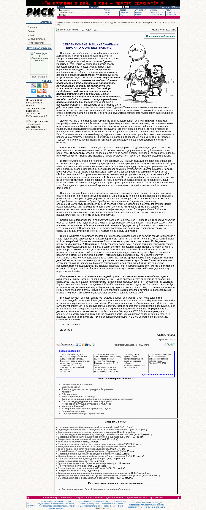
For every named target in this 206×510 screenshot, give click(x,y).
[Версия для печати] (67, 30)
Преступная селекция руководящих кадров (82, 458)
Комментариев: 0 (39, 77)
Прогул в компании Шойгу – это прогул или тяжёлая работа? (92, 444)
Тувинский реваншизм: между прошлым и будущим (87, 432)
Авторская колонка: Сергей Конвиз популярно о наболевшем (96, 489)
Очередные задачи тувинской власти (79, 439)
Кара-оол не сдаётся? (70, 441)
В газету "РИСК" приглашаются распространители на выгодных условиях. (134, 361)
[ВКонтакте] (77, 345)
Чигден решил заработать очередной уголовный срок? (88, 427)
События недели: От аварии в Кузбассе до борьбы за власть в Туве (95, 434)
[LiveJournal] (89, 345)
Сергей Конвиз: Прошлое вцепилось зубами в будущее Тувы (91, 437)
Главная (32, 27)
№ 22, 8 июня (121, 23)
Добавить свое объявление (157, 374)
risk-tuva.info (34, 124)
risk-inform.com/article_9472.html (131, 345)
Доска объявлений (136, 497)
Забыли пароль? (66, 12)
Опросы (153, 10)
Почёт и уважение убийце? (72, 466)
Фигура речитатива (68, 470)
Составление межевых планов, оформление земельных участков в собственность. (160, 359)
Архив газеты (66, 497)
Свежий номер (50, 497)
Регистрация (64, 10)
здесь (36, 110)
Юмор (89, 497)
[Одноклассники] (83, 345)
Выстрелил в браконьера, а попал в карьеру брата (86, 478)
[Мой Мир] (86, 345)
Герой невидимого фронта (72, 461)
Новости (123, 10)
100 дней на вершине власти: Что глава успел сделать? (89, 446)
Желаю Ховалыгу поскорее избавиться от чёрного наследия (91, 456)
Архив (107, 10)
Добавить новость (115, 497)
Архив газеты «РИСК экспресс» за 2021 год (93, 23)
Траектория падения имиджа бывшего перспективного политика (94, 473)
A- (83, 30)
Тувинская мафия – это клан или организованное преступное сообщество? (99, 475)
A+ (91, 30)
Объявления (140, 10)
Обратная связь (156, 497)
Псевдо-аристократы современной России (81, 468)
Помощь (62, 15)
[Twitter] (80, 345)
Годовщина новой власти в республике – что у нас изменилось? (94, 429)
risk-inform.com (102, 508)
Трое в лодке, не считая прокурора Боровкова (83, 449)
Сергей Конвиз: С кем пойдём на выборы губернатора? (88, 451)
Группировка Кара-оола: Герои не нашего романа (85, 463)
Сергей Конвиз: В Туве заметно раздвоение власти (86, 454)
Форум (168, 10)
